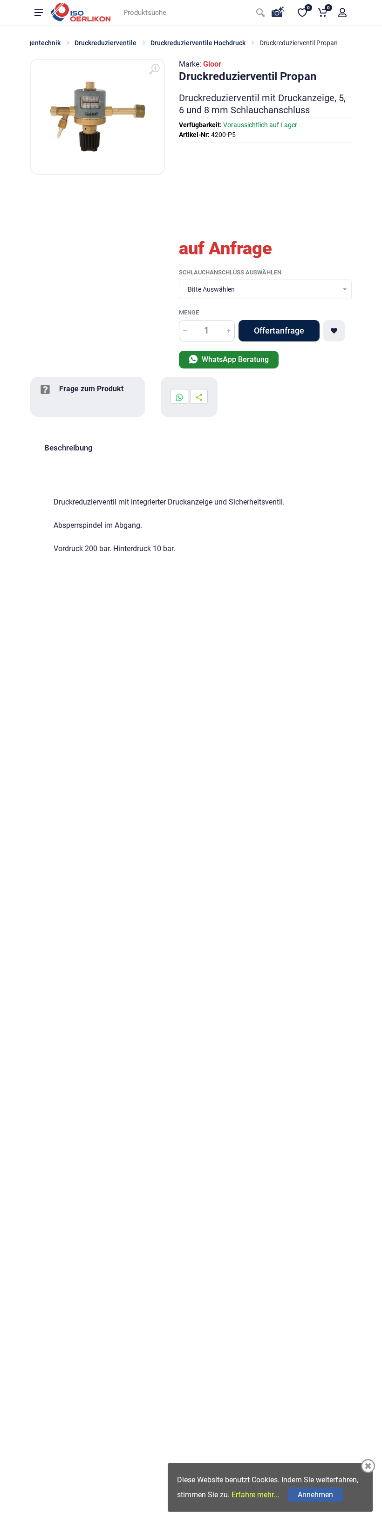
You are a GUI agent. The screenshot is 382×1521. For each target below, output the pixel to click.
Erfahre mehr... (255, 1494)
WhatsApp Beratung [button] (234, 359)
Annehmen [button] (315, 1494)
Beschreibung (68, 447)
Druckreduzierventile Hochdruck (198, 43)
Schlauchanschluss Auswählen (230, 272)
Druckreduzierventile (105, 43)
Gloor (212, 64)
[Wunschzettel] (334, 330)
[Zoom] (154, 69)
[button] (342, 12)
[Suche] (260, 12)
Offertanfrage (279, 330)
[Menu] (38, 12)
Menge (189, 312)
